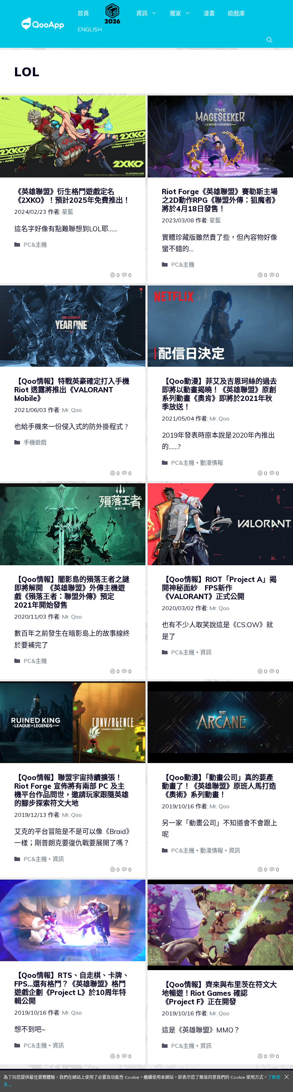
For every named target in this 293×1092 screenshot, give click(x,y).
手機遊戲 (35, 442)
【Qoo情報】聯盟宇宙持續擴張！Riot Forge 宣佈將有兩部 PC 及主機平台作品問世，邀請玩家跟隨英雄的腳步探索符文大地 (71, 790)
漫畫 (209, 13)
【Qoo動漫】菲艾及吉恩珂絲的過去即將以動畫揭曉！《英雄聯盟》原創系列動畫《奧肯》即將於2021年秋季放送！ (219, 394)
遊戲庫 (236, 13)
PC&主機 (35, 244)
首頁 (83, 13)
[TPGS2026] (112, 13)
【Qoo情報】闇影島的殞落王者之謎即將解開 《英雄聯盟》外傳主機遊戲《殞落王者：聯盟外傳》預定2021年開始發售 (71, 592)
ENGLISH (90, 29)
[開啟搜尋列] (269, 39)
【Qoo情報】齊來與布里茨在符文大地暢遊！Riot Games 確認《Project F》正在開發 (219, 993)
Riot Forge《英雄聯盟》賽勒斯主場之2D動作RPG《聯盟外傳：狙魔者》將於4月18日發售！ (220, 200)
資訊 (142, 13)
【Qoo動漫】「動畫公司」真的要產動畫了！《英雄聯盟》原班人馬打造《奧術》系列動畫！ (219, 786)
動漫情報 (211, 462)
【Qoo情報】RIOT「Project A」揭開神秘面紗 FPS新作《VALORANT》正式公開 (219, 588)
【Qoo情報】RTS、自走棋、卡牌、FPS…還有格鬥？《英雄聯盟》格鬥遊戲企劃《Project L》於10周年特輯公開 (71, 988)
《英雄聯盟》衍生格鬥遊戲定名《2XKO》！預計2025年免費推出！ (72, 196)
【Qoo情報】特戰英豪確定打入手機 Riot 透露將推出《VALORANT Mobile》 (75, 390)
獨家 (175, 13)
